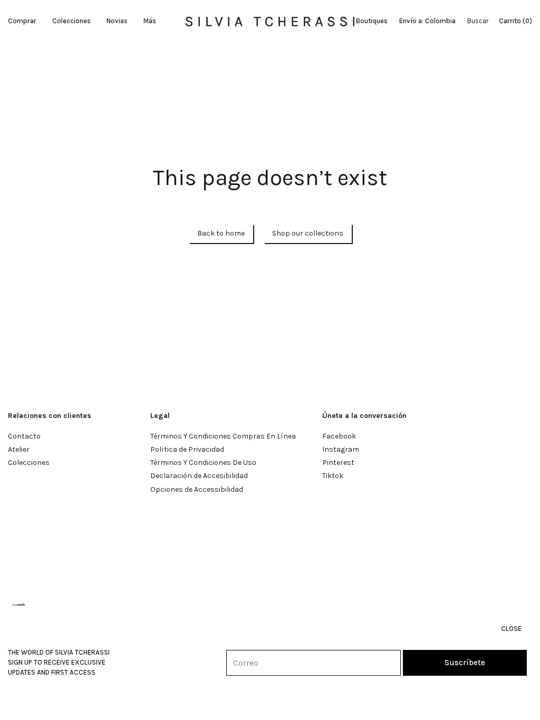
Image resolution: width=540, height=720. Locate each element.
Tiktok (332, 475)
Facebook (339, 436)
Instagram (340, 449)
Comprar (22, 21)
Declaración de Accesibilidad (199, 475)
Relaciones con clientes (49, 415)
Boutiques (372, 21)
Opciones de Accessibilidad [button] (196, 489)
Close (511, 629)
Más (149, 21)
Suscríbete (465, 662)
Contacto (24, 436)
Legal (160, 415)
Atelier (19, 449)
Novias (117, 21)
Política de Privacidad (187, 449)
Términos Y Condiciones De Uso (203, 462)
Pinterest (338, 462)
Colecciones (71, 21)
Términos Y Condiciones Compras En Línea (223, 436)
